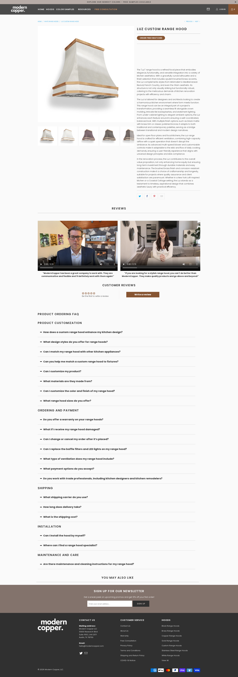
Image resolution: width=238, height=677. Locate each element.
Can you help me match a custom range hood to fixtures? (80, 361)
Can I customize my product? (62, 371)
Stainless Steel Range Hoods (175, 650)
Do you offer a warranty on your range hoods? (73, 419)
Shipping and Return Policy (132, 655)
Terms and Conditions (130, 650)
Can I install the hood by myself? (64, 535)
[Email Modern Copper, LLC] (86, 653)
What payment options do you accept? (69, 468)
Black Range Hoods (170, 626)
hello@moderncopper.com (91, 646)
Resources (84, 9)
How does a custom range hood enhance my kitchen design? (83, 332)
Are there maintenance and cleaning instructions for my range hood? (88, 564)
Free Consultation (106, 9)
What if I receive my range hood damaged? (71, 429)
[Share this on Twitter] (140, 196)
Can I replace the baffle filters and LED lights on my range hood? (85, 449)
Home (41, 9)
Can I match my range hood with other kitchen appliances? (82, 351)
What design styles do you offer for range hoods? (75, 342)
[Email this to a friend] (162, 196)
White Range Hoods (171, 655)
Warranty (124, 635)
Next (197, 21)
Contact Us (125, 626)
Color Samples (65, 9)
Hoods (50, 9)
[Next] (132, 74)
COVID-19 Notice (127, 660)
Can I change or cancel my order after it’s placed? (76, 439)
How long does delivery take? (62, 507)
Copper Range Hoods (172, 635)
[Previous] (40, 74)
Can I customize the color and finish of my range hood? (79, 391)
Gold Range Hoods (170, 640)
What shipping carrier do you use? (65, 497)
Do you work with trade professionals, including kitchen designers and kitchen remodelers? (102, 478)
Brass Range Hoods (171, 631)
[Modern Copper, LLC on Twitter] (81, 653)
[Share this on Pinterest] (154, 196)
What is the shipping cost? (60, 517)
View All (165, 660)
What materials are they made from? (67, 381)
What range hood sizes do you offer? (67, 400)
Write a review (142, 294)
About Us (124, 631)
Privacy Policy (126, 645)
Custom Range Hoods (172, 645)
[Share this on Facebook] (147, 196)
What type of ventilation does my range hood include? (78, 459)
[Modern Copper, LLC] (19, 9)
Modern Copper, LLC (54, 669)
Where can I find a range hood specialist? (70, 545)
